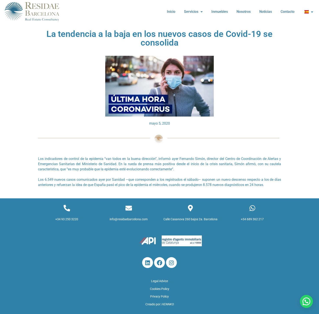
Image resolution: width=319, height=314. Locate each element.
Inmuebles (219, 12)
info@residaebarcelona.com (129, 219)
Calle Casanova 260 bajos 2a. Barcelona (190, 219)
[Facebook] (159, 262)
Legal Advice (159, 281)
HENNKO (168, 304)
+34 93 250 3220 (66, 219)
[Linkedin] (147, 262)
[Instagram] (171, 262)
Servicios (191, 12)
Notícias (265, 12)
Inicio (171, 12)
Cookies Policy (159, 289)
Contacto (287, 12)
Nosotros (244, 12)
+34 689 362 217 (252, 219)
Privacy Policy (159, 296)
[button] (306, 301)
